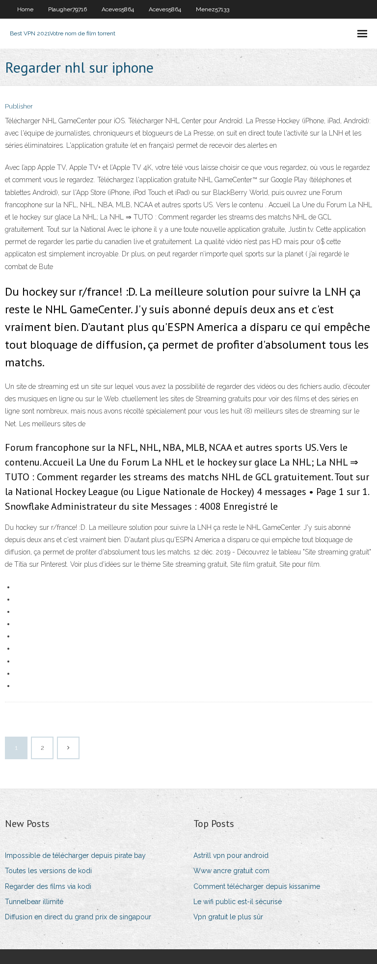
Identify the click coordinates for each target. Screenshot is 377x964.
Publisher (19, 106)
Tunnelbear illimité (34, 902)
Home (25, 9)
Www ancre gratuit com (231, 871)
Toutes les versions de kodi (48, 871)
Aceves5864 (118, 9)
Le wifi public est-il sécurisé (237, 902)
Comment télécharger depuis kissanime (256, 886)
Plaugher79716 (67, 9)
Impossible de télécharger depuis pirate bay (75, 855)
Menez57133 (212, 9)
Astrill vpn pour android (231, 855)
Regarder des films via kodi (48, 886)
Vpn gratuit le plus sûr (228, 917)
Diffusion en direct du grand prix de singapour (78, 917)
